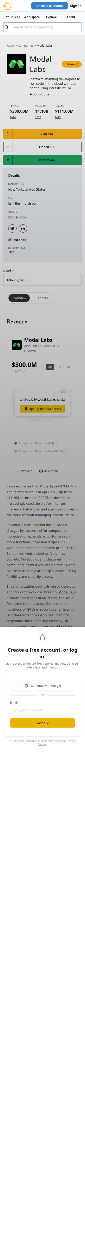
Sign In (76, 5)
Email (14, 702)
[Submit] (8, 27)
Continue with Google (46, 686)
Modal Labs (48, 486)
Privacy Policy (53, 741)
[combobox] (42, 27)
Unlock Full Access (49, 6)
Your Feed (13, 17)
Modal (63, 592)
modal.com (17, 217)
